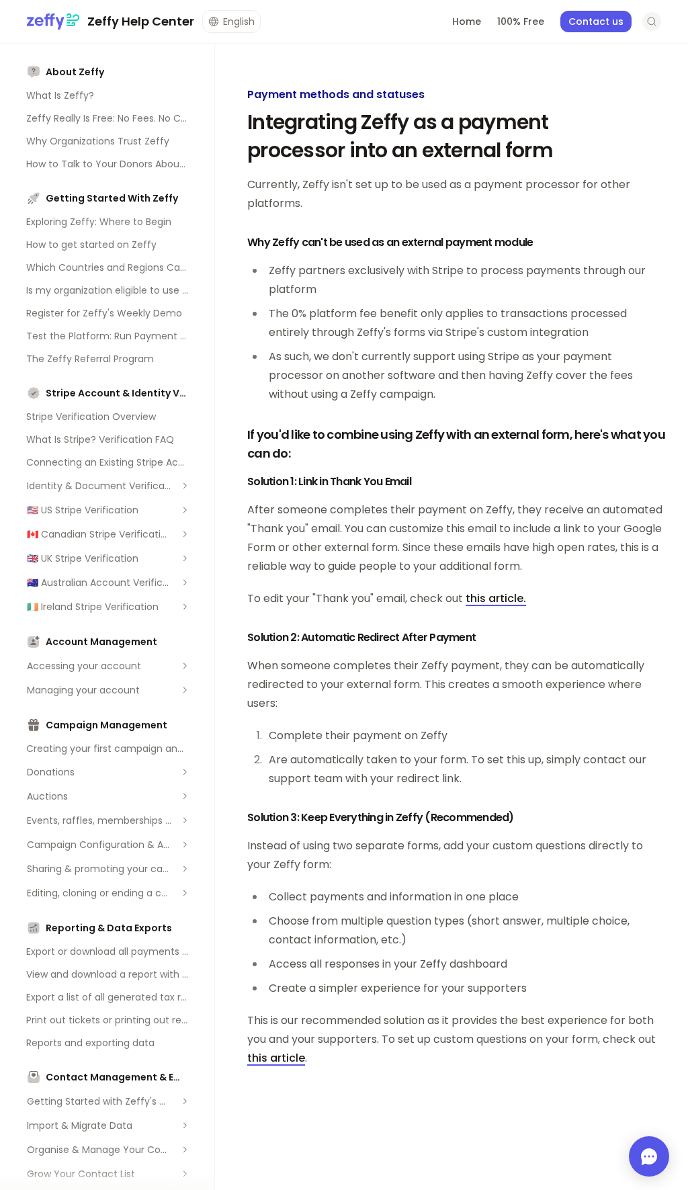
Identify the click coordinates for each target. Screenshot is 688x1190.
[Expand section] (185, 485)
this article (276, 1058)
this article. (496, 598)
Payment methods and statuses (336, 94)
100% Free (520, 21)
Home (466, 21)
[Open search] (651, 21)
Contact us (596, 21)
